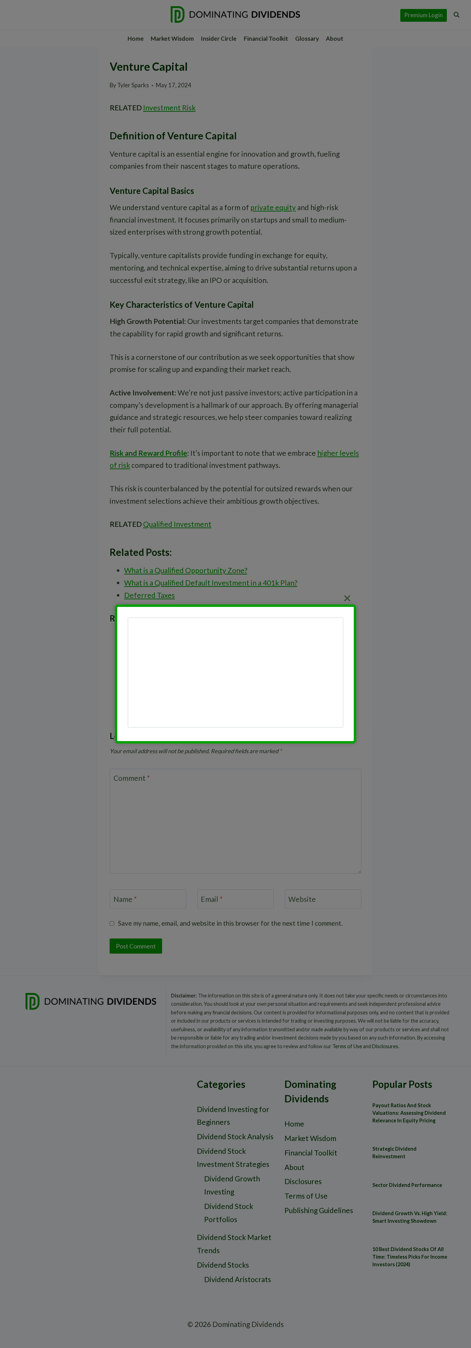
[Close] (347, 598)
